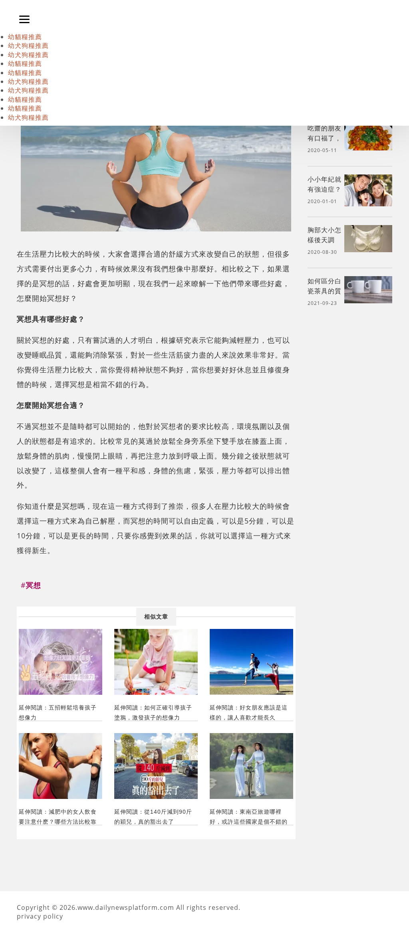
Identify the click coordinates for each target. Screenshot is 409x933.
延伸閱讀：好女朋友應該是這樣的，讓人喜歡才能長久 (249, 712)
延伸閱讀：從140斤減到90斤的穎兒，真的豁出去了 (153, 816)
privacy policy (40, 916)
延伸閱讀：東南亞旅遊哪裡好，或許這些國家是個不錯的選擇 (249, 816)
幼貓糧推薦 (25, 36)
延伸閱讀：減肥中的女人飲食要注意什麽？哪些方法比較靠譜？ (58, 816)
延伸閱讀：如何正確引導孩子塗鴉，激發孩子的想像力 (153, 712)
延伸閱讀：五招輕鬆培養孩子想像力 (58, 712)
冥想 (47, 283)
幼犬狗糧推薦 (28, 45)
